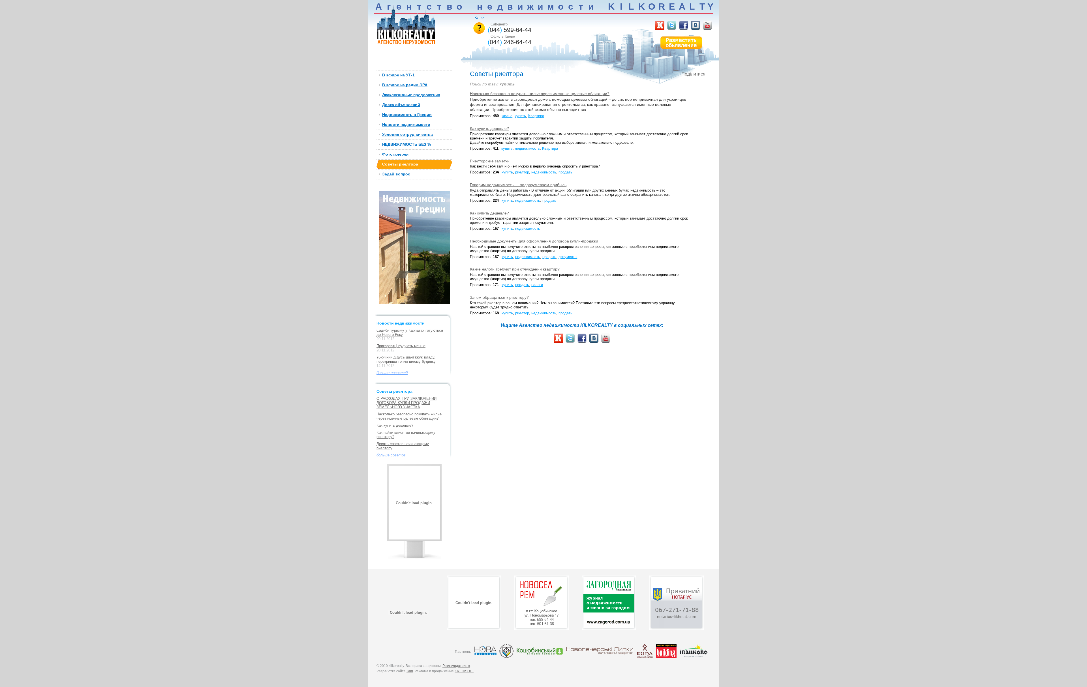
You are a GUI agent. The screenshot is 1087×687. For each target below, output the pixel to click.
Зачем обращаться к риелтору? (499, 297)
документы (568, 257)
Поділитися (693, 74)
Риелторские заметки (490, 161)
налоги (537, 285)
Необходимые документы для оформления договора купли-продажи (534, 241)
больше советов (391, 455)
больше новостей (392, 373)
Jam (409, 671)
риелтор (522, 172)
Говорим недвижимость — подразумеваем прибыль (518, 185)
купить (520, 116)
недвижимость (527, 148)
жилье (507, 116)
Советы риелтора (394, 391)
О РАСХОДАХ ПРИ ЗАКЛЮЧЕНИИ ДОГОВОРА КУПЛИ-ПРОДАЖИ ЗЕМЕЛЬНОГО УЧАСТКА (406, 402)
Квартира (536, 116)
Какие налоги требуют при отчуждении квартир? (515, 269)
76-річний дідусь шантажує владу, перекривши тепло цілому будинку (406, 359)
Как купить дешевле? (394, 425)
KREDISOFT (464, 671)
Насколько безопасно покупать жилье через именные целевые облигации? (409, 416)
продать (565, 172)
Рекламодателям (456, 666)
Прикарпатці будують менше (400, 346)
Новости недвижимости (400, 323)
